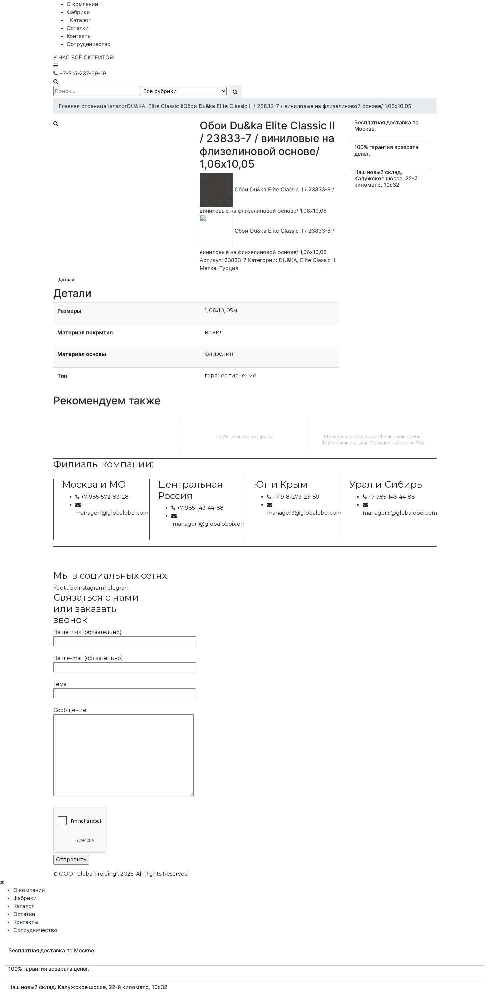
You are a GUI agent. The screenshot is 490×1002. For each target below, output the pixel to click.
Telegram (117, 588)
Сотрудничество (89, 44)
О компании (82, 4)
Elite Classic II (317, 260)
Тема (60, 684)
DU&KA (288, 260)
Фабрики (78, 12)
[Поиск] (235, 91)
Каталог (80, 20)
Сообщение (69, 710)
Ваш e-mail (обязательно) (88, 658)
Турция (228, 268)
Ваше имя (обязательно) (87, 632)
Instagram (90, 588)
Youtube (65, 588)
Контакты (79, 36)
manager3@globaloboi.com (304, 513)
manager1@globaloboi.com (111, 513)
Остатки (78, 28)
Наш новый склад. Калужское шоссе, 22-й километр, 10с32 (386, 178)
